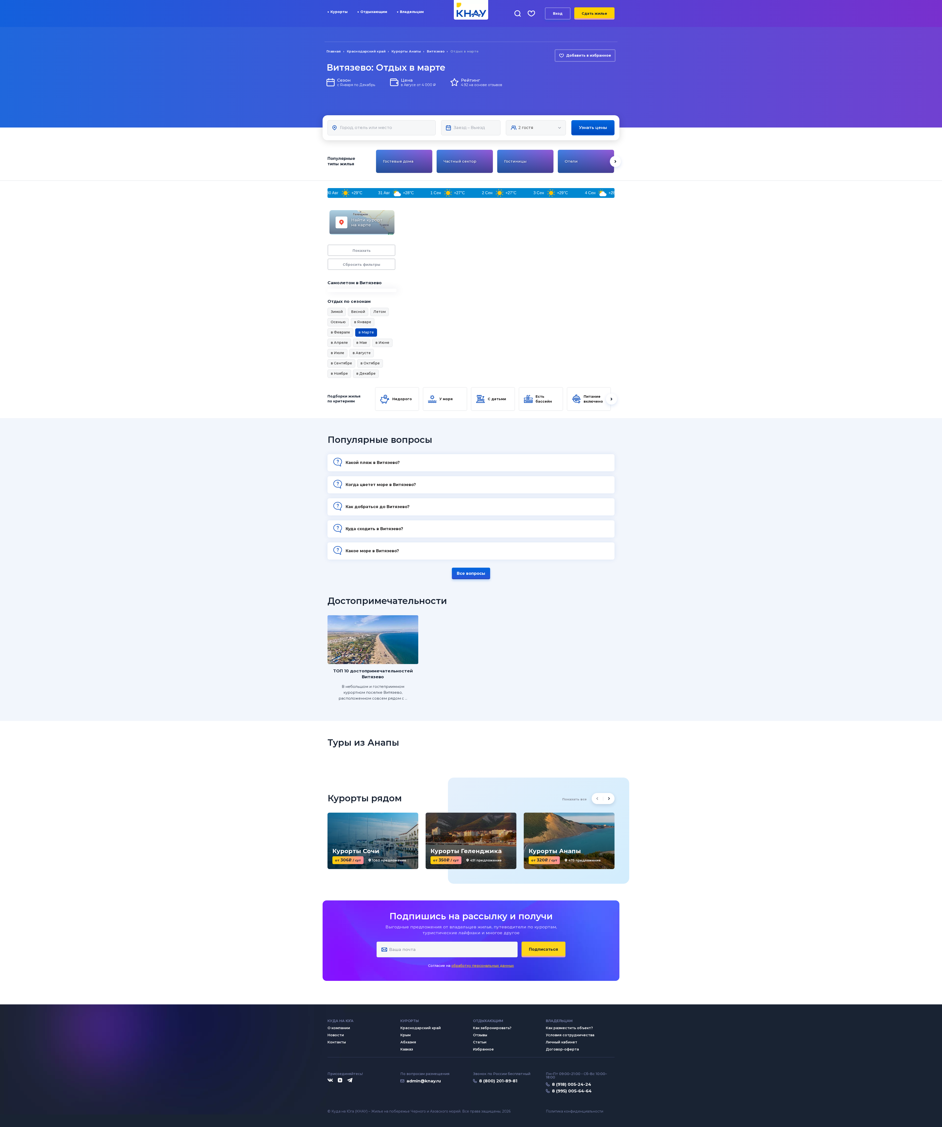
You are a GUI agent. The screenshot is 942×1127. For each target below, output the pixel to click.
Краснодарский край (420, 1028)
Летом (379, 311)
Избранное (483, 1049)
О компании (338, 1028)
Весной (358, 311)
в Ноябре (339, 373)
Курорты (339, 12)
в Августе (362, 353)
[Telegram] (350, 1080)
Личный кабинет (561, 1042)
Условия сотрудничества (570, 1035)
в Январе (362, 322)
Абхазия (408, 1042)
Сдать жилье (594, 13)
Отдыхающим (373, 12)
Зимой (337, 311)
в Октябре (370, 363)
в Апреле (339, 342)
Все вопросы (471, 573)
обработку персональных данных (482, 965)
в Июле (337, 353)
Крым (405, 1035)
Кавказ (406, 1049)
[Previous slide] (375, 161)
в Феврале (340, 332)
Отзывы (480, 1035)
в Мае (361, 342)
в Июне (382, 342)
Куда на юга (340, 1021)
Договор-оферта (562, 1049)
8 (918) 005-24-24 (571, 1084)
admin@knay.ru (423, 1080)
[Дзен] (340, 1080)
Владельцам (412, 12)
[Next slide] (615, 161)
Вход (558, 13)
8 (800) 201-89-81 (498, 1080)
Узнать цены (593, 127)
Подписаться (543, 949)
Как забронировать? (492, 1028)
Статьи (479, 1042)
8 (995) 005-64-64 (572, 1091)
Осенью (338, 322)
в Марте (366, 332)
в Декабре (366, 373)
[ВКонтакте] (330, 1080)
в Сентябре (341, 363)
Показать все (574, 799)
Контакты (336, 1042)
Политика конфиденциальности (574, 1111)
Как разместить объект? (569, 1028)
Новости (335, 1035)
